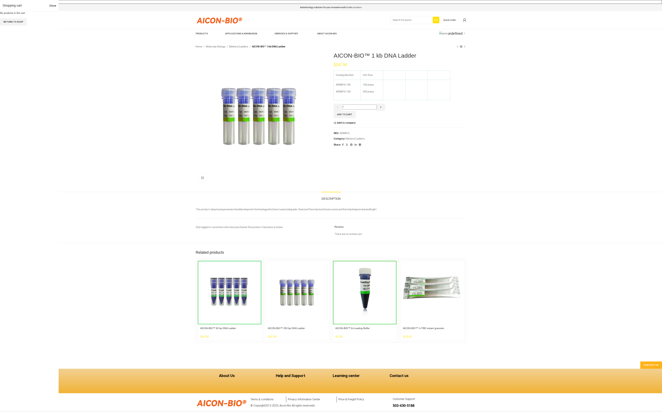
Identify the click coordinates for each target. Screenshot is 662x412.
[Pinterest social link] (351, 144)
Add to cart (344, 114)
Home (199, 46)
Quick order (449, 20)
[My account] (464, 20)
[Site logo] (219, 19)
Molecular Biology (215, 46)
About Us (227, 376)
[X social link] (347, 144)
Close (52, 5)
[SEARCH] (436, 20)
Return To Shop (13, 22)
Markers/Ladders (238, 46)
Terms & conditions (262, 399)
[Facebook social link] (343, 144)
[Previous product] (457, 46)
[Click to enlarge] (202, 177)
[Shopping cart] (459, 20)
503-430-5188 (403, 406)
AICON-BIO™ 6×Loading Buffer (352, 328)
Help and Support (290, 376)
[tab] (331, 197)
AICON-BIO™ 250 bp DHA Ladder (286, 328)
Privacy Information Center (304, 399)
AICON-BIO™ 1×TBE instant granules (423, 328)
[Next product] (464, 46)
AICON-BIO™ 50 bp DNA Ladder (218, 328)
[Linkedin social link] (356, 144)
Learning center (346, 376)
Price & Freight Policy (351, 399)
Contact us (399, 376)
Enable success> (354, 7)
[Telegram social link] (360, 144)
